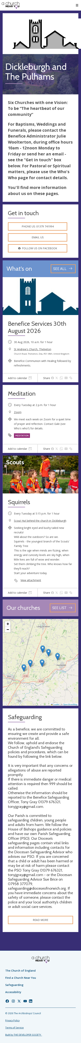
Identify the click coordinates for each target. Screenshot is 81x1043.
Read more (40, 920)
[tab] (20, 378)
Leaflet (56, 704)
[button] (77, 5)
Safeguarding (14, 985)
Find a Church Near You (20, 978)
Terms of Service (14, 1027)
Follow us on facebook (39, 248)
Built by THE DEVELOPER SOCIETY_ (23, 1034)
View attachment (31, 580)
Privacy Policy (12, 1020)
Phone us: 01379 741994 (38, 226)
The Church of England (20, 970)
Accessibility (13, 992)
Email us (38, 237)
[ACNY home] (10, 5)
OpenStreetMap (70, 704)
